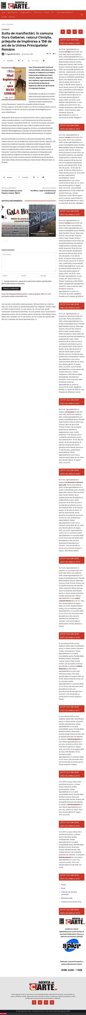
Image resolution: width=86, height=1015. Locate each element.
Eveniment (10, 24)
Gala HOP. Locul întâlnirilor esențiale (15, 235)
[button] (82, 15)
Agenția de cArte (13, 54)
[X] (80, 32)
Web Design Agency (60, 1011)
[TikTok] (74, 32)
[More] (43, 60)
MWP (68, 1011)
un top (67, 52)
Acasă (3, 24)
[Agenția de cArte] (3, 54)
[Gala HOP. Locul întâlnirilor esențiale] (15, 221)
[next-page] (6, 240)
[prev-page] (3, 240)
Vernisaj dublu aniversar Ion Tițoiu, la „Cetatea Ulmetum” (42, 234)
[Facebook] (63, 32)
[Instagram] (69, 32)
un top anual (69, 412)
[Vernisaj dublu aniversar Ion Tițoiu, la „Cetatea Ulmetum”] (42, 221)
